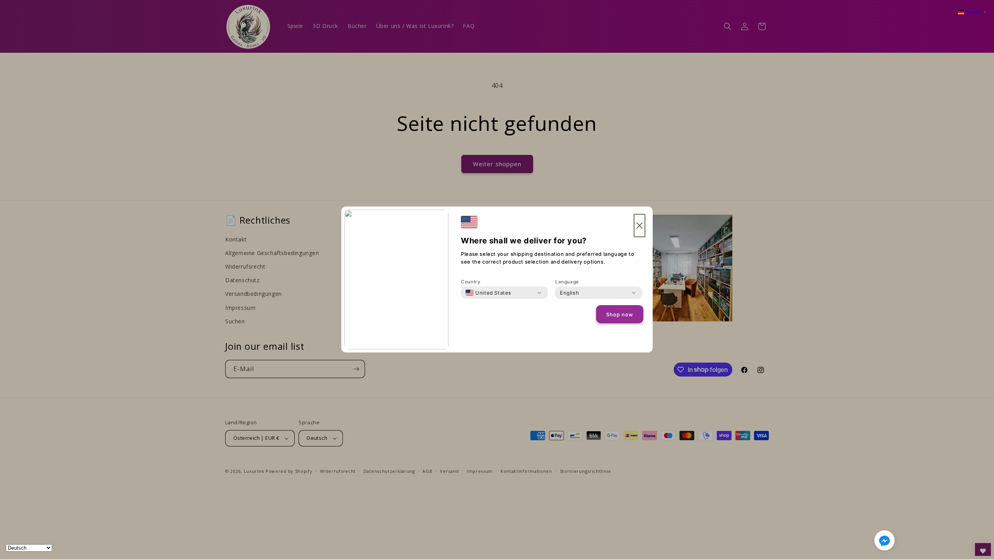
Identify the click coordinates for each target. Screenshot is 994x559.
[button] (884, 542)
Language (567, 282)
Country (470, 282)
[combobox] (488, 293)
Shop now (619, 314)
